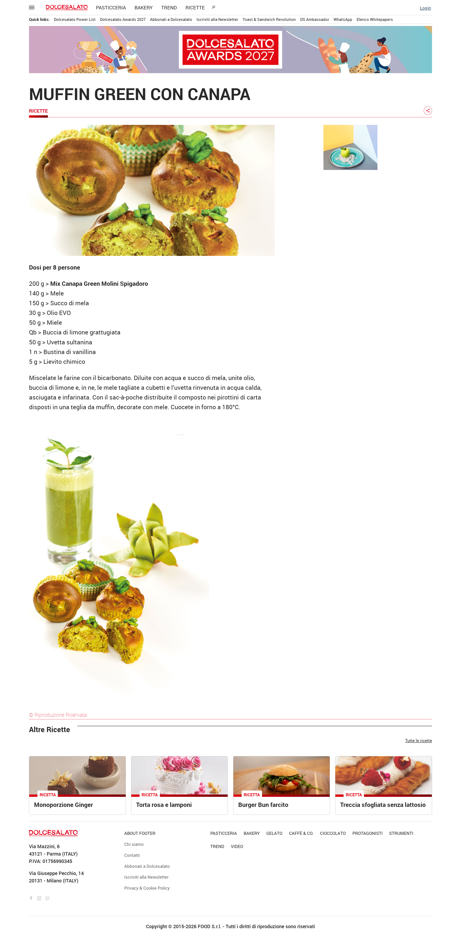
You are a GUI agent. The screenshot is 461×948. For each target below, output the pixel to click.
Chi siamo (134, 844)
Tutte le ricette (418, 740)
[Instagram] (40, 897)
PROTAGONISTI (367, 833)
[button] (33, 7)
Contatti (132, 855)
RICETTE (195, 7)
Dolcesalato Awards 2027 (123, 19)
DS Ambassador (314, 19)
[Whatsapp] (47, 897)
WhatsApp (343, 19)
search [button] (213, 7)
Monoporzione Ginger (63, 804)
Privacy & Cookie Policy (147, 888)
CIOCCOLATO (333, 833)
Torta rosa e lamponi (164, 804)
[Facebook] (32, 897)
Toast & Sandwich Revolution (269, 19)
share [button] (428, 110)
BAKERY (144, 7)
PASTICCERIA (111, 7)
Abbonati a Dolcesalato (171, 19)
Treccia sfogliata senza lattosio (383, 804)
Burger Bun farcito (263, 804)
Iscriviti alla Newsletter (217, 19)
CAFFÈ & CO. (301, 833)
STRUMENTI (401, 833)
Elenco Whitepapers (375, 19)
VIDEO (237, 846)
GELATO (274, 833)
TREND (169, 7)
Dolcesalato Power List (75, 19)
